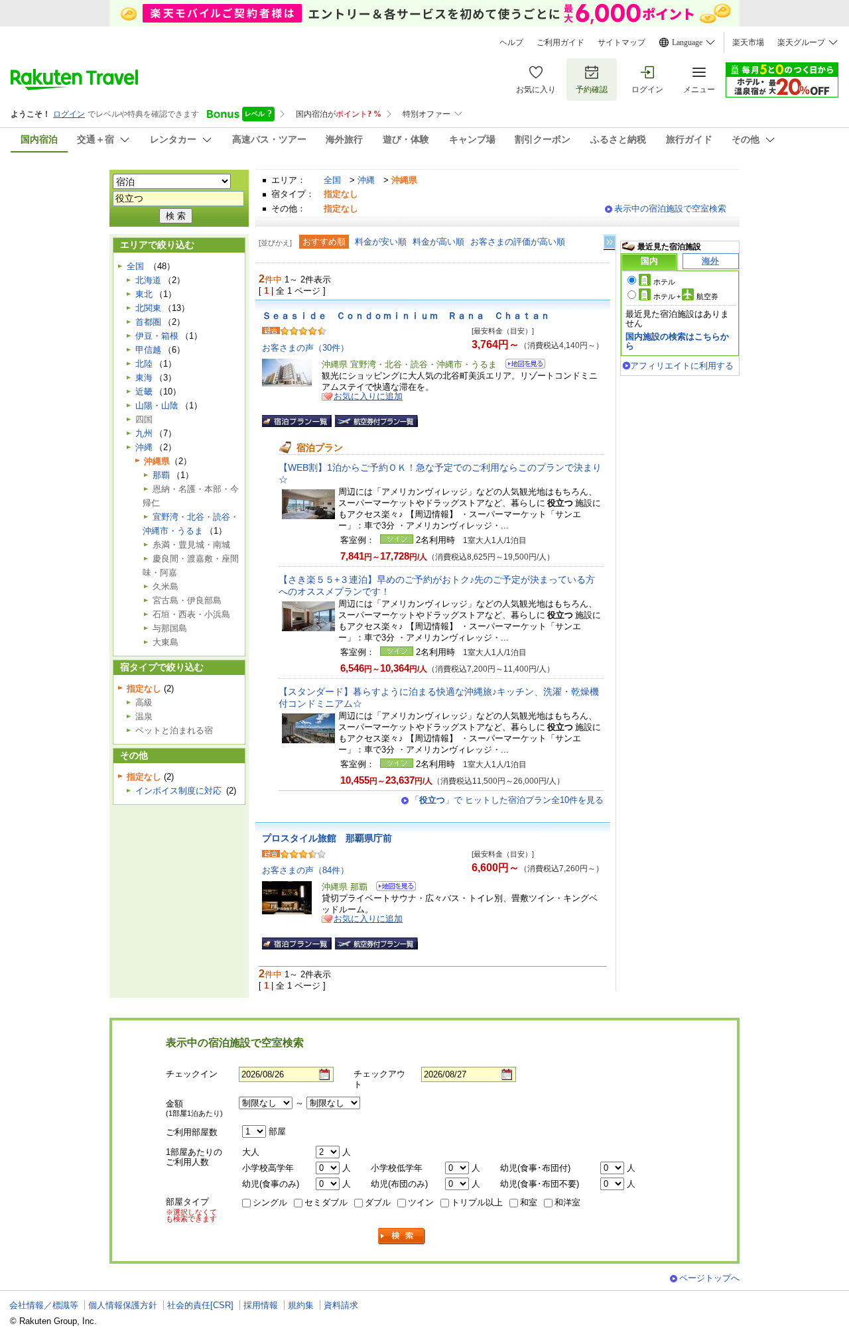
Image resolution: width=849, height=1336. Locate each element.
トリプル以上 (477, 1202)
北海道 (148, 280)
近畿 (144, 391)
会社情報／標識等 (43, 1305)
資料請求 (341, 1305)
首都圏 (148, 322)
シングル (270, 1202)
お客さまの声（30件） (305, 348)
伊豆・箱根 (156, 336)
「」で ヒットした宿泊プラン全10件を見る (507, 800)
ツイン (421, 1202)
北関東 (148, 308)
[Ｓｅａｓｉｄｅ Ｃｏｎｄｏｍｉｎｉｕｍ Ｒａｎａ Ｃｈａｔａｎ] (521, 366)
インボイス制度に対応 (178, 791)
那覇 (161, 475)
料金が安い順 (381, 242)
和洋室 (567, 1202)
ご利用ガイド (560, 42)
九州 (144, 433)
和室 (528, 1202)
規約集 (301, 1305)
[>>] (610, 242)
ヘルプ (511, 42)
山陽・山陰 (156, 405)
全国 (332, 180)
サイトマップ (621, 42)
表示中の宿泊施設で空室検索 (670, 208)
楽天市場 (748, 42)
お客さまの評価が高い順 (517, 242)
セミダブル (326, 1202)
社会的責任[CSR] (200, 1305)
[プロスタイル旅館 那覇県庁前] (391, 888)
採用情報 (260, 1305)
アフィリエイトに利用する (682, 366)
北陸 (144, 364)
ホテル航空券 (685, 296)
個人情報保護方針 (122, 1305)
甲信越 (148, 350)
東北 (144, 294)
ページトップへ (709, 1278)
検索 (402, 1236)
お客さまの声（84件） (305, 870)
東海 (144, 378)
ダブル (378, 1202)
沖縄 (366, 180)
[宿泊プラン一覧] (297, 421)
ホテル (664, 282)
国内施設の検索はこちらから (677, 341)
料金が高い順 (438, 242)
